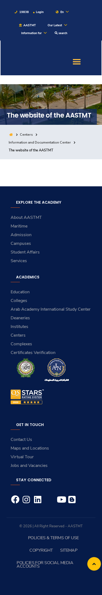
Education (20, 292)
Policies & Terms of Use (53, 538)
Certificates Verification (33, 353)
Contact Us (21, 440)
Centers (26, 134)
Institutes (19, 327)
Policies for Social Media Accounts (45, 564)
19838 (23, 12)
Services (19, 261)
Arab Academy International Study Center (51, 309)
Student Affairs (25, 252)
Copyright (40, 550)
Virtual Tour (22, 457)
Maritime (19, 226)
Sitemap (68, 550)
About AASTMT (26, 217)
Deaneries (20, 318)
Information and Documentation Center (40, 142)
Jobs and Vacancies (29, 466)
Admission (21, 235)
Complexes (21, 344)
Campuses (21, 243)
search (62, 33)
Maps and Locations (30, 448)
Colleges (19, 301)
